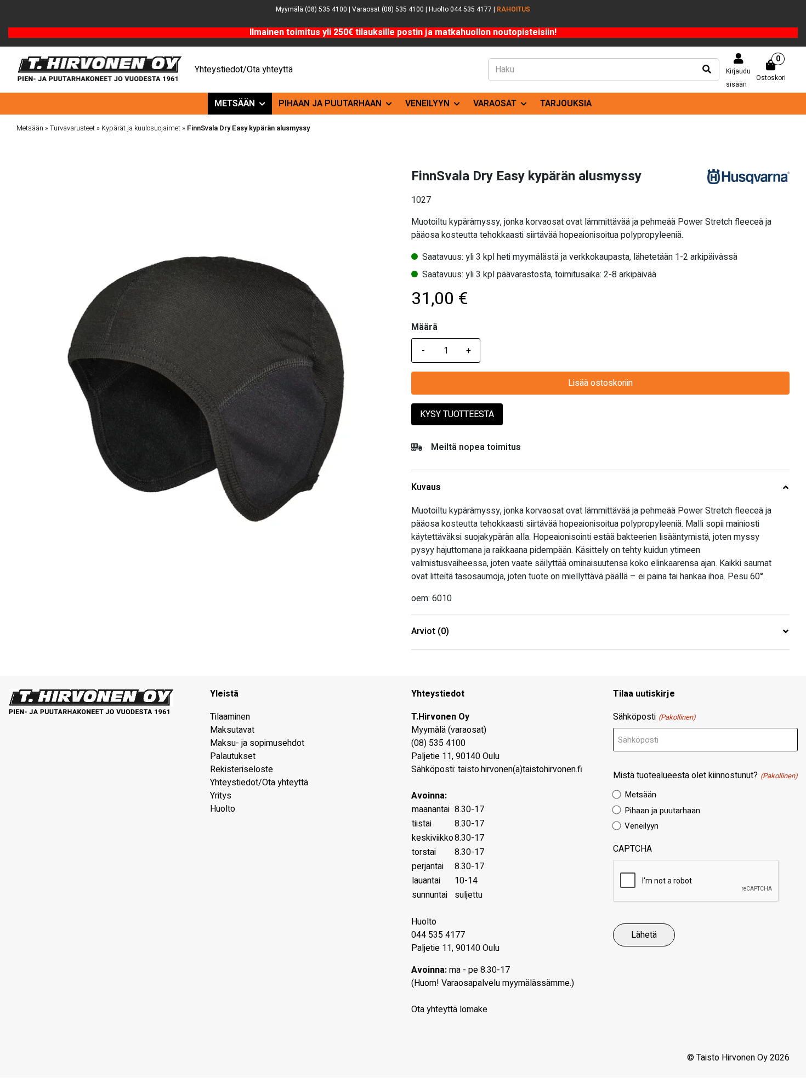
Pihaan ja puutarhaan (330, 103)
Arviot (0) (430, 631)
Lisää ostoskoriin (600, 383)
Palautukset (233, 756)
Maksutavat (232, 730)
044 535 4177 (438, 935)
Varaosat (494, 103)
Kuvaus (426, 487)
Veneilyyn (427, 103)
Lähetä (644, 935)
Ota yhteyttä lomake (449, 1009)
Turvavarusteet (72, 128)
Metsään (234, 103)
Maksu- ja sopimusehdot (257, 743)
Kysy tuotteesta (457, 414)
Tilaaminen (230, 716)
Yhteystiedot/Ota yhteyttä (244, 69)
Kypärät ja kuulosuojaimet (140, 128)
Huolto (222, 808)
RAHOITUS (513, 9)
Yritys (220, 795)
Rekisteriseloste (241, 769)
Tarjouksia (566, 103)
